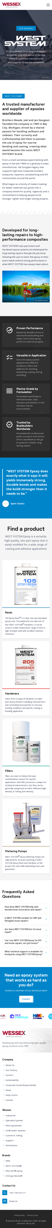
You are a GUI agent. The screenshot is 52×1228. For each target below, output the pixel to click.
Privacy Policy (19, 1215)
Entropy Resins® (14, 1175)
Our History (11, 1070)
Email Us (10, 1201)
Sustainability (12, 1080)
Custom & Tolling (14, 1135)
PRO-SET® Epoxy (14, 1170)
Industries (11, 1115)
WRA (8, 1160)
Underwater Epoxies (15, 1130)
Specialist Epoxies (14, 1120)
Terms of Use (32, 1215)
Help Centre (12, 1095)
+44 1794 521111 (14, 1192)
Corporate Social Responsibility (21, 1085)
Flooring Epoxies (14, 1125)
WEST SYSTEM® (14, 1166)
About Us (10, 1065)
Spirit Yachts (45, 77)
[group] (25, 1016)
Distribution (11, 1145)
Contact (26, 999)
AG (33, 1223)
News (8, 1090)
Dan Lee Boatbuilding (41, 300)
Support (10, 1140)
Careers (9, 1075)
